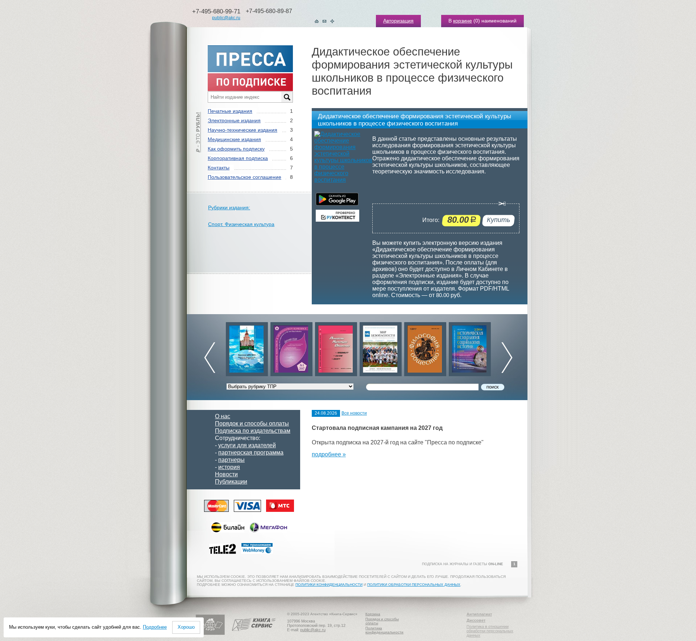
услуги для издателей (247, 445)
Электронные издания (234, 120)
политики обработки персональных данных (413, 585)
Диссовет (476, 620)
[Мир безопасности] (377, 347)
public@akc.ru (226, 17)
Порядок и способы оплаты (252, 423)
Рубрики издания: (229, 207)
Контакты (218, 167)
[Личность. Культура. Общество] (332, 347)
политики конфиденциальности (328, 585)
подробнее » (329, 454)
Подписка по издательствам (252, 431)
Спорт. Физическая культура (241, 224)
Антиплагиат (479, 614)
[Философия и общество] (421, 347)
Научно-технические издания (242, 130)
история (229, 467)
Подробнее (155, 627)
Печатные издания (230, 111)
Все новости (354, 413)
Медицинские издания (234, 139)
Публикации (231, 481)
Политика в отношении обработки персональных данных (490, 630)
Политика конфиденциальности (384, 630)
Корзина (372, 614)
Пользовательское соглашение (244, 177)
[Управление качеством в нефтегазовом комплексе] (287, 347)
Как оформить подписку (236, 149)
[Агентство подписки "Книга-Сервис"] (254, 633)
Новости (226, 474)
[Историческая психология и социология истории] (466, 347)
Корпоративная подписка (238, 158)
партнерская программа (250, 452)
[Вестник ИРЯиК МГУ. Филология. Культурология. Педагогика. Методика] (243, 347)
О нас (222, 416)
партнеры (231, 460)
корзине (462, 21)
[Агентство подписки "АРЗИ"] (210, 633)
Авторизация (398, 21)
